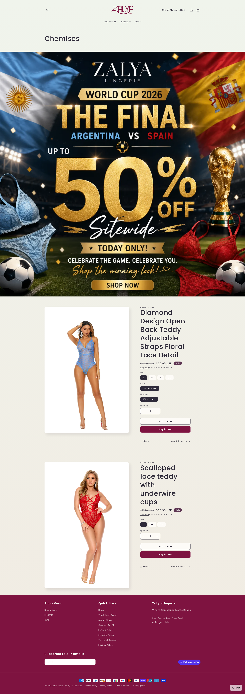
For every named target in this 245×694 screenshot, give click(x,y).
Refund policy (91, 686)
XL (169, 377)
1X (152, 524)
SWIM (47, 620)
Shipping (144, 367)
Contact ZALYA (106, 625)
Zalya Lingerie (58, 686)
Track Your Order (107, 615)
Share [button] (146, 441)
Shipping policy (138, 686)
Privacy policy (106, 686)
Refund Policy (105, 630)
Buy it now (165, 429)
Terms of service (121, 686)
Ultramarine (149, 388)
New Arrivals (51, 610)
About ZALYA (105, 620)
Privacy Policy (105, 645)
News (101, 610)
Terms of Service (107, 640)
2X (161, 524)
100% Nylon (149, 399)
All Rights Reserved (73, 686)
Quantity (144, 405)
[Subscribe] (92, 662)
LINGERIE (49, 615)
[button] (48, 10)
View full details (179, 441)
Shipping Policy (106, 635)
